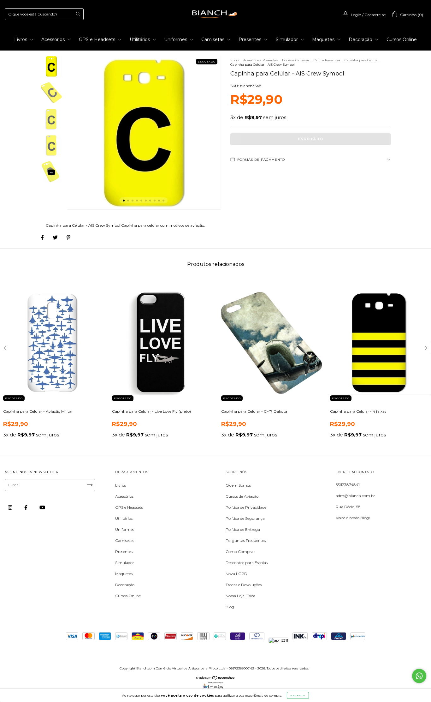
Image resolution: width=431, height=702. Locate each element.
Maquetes (324, 39)
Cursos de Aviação (242, 496)
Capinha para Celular (362, 60)
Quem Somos (238, 485)
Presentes (251, 39)
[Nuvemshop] (215, 678)
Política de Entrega (243, 529)
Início (234, 60)
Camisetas (213, 39)
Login (356, 14)
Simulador (287, 39)
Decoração (361, 39)
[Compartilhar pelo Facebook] (43, 237)
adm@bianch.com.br (355, 495)
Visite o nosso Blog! (353, 517)
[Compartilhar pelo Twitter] (56, 237)
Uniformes (176, 39)
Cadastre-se (375, 14)
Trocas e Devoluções (244, 584)
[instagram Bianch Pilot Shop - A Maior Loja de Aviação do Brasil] (10, 507)
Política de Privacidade (246, 507)
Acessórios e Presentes (260, 60)
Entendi (297, 695)
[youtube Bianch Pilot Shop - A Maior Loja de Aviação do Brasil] (42, 507)
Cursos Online (402, 39)
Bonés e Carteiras (295, 60)
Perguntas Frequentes (246, 540)
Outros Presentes (327, 60)
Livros (21, 39)
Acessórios (53, 39)
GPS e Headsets (97, 39)
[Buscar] (78, 14)
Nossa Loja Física (240, 595)
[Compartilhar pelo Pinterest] (68, 237)
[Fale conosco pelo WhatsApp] (419, 676)
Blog (230, 606)
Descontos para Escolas (247, 562)
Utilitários (140, 39)
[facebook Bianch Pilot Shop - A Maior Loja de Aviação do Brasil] (26, 507)
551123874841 (348, 484)
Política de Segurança (245, 518)
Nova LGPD (236, 573)
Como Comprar (240, 551)
